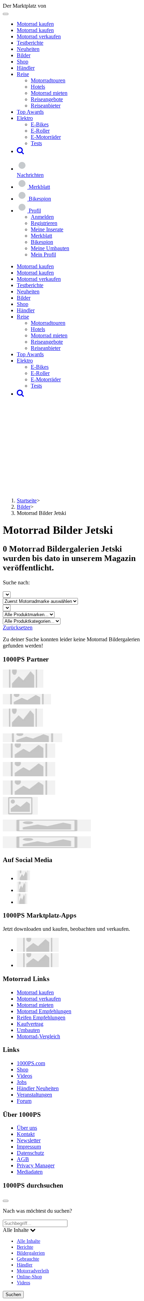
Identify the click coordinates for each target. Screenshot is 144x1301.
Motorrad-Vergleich (38, 1036)
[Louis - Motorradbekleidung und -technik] (20, 813)
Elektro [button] (25, 118)
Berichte (25, 1247)
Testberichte (30, 43)
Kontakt (26, 1134)
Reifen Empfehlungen (41, 1017)
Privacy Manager (36, 1165)
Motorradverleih (33, 1270)
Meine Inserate (47, 229)
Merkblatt (41, 236)
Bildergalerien (31, 1253)
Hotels (38, 87)
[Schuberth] (29, 756)
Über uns (27, 1128)
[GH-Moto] (32, 740)
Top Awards (30, 112)
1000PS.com (31, 1063)
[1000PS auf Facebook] (22, 890)
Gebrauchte (28, 1259)
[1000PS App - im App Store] (38, 950)
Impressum (29, 1147)
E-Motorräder (46, 137)
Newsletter (29, 1140)
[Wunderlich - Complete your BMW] (47, 846)
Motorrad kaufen (35, 24)
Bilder (23, 55)
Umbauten (28, 1030)
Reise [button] (23, 74)
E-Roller (40, 131)
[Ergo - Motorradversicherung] (47, 829)
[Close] (5, 1201)
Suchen (13, 1294)
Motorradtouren (48, 80)
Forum (24, 1101)
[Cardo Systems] (29, 793)
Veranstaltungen (34, 1095)
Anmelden (42, 217)
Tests (36, 143)
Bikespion (42, 242)
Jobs (22, 1082)
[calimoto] (29, 774)
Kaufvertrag (30, 1024)
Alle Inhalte (28, 1241)
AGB (23, 1159)
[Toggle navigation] (5, 14)
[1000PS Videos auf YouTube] (23, 878)
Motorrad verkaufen (39, 36)
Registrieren (44, 223)
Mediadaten (30, 1172)
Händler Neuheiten (38, 1088)
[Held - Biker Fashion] (23, 725)
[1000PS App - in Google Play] (38, 965)
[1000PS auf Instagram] (22, 902)
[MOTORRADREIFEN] (27, 702)
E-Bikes (40, 124)
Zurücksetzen (18, 627)
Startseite (27, 500)
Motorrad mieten (49, 93)
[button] (20, 151)
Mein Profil (43, 254)
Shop (22, 62)
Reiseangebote (47, 99)
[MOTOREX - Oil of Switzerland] (23, 686)
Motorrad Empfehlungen (44, 1011)
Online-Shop (29, 1276)
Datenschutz (30, 1153)
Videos (24, 1076)
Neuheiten (28, 49)
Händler (26, 68)
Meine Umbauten (50, 248)
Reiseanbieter (45, 106)
